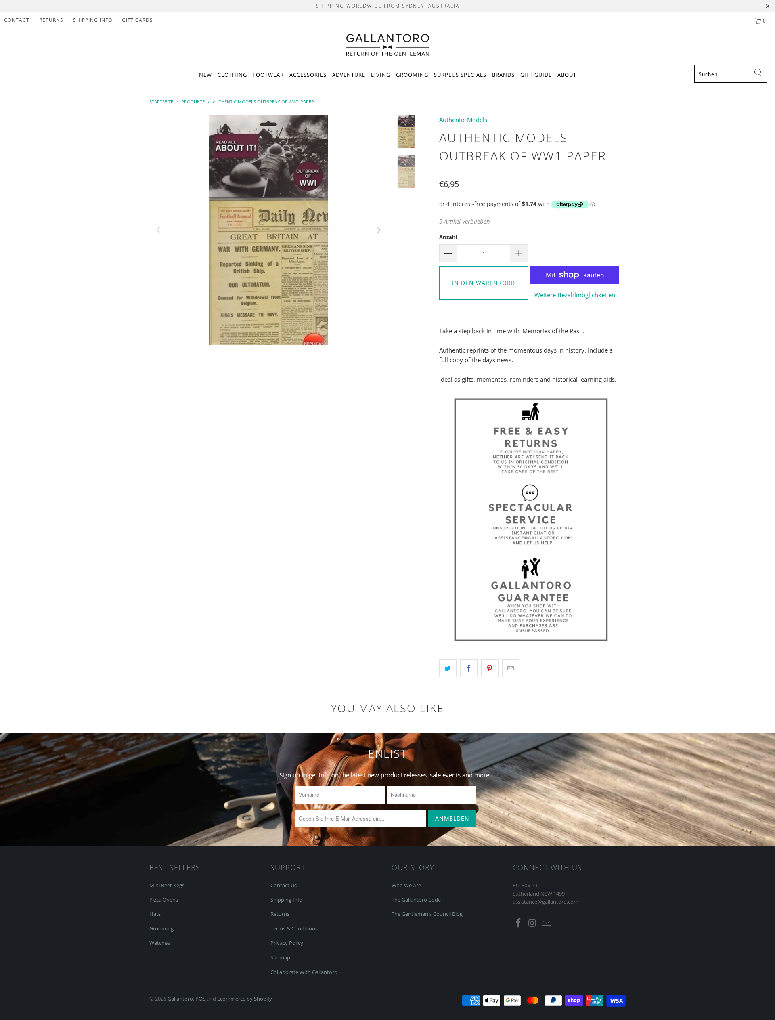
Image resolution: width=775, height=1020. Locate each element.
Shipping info (92, 20)
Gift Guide (536, 74)
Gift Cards (137, 20)
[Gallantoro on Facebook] (519, 923)
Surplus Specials (460, 74)
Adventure (348, 74)
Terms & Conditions (294, 928)
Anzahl (448, 237)
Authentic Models (463, 119)
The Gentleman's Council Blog (427, 913)
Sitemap (280, 957)
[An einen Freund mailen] (510, 668)
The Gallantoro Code (416, 899)
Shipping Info (286, 899)
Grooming (412, 74)
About (566, 74)
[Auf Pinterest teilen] (490, 668)
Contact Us (283, 885)
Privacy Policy (286, 943)
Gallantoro (180, 998)
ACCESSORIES (308, 74)
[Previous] (159, 230)
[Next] (377, 230)
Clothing (232, 74)
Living (380, 74)
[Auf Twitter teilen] (448, 668)
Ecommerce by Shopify (244, 998)
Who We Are (406, 885)
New (205, 74)
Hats (155, 913)
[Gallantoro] (387, 45)
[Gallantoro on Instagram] (533, 923)
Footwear (268, 74)
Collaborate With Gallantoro (303, 972)
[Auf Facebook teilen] (469, 668)
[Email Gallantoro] (546, 923)
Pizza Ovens (163, 899)
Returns (51, 20)
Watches (159, 943)
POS (200, 998)
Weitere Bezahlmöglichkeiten (574, 295)
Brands (503, 74)
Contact (16, 20)
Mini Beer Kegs (166, 885)
